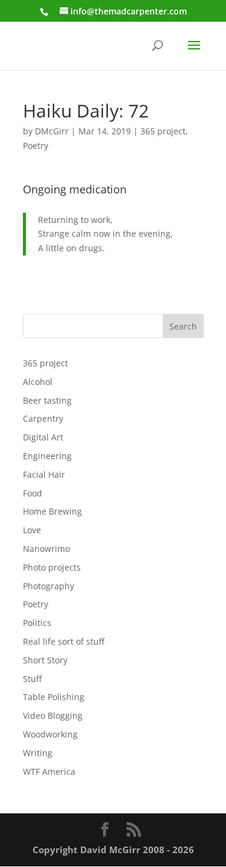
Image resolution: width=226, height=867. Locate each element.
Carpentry (43, 418)
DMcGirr (52, 131)
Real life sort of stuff (63, 641)
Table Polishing (53, 697)
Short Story (45, 660)
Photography (48, 586)
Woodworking (50, 734)
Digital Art (43, 437)
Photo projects (52, 567)
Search (183, 326)
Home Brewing (52, 511)
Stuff (32, 678)
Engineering (47, 456)
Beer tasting (47, 400)
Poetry (35, 145)
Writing (37, 753)
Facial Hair (44, 474)
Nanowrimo (46, 548)
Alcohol (37, 381)
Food (32, 493)
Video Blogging (53, 715)
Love (32, 530)
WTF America (49, 771)
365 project (163, 131)
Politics (37, 622)
